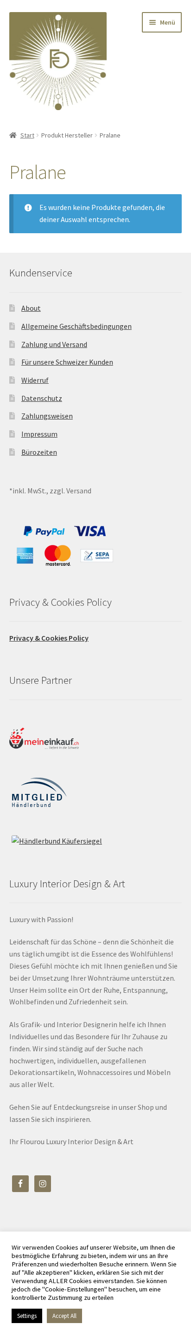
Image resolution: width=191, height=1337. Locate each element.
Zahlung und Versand (54, 344)
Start (27, 135)
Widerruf (35, 380)
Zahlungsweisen (47, 415)
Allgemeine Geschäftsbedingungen (76, 326)
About (31, 308)
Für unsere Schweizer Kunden (67, 362)
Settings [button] (27, 1316)
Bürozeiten (39, 452)
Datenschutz (41, 398)
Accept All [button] (64, 1316)
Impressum (39, 434)
